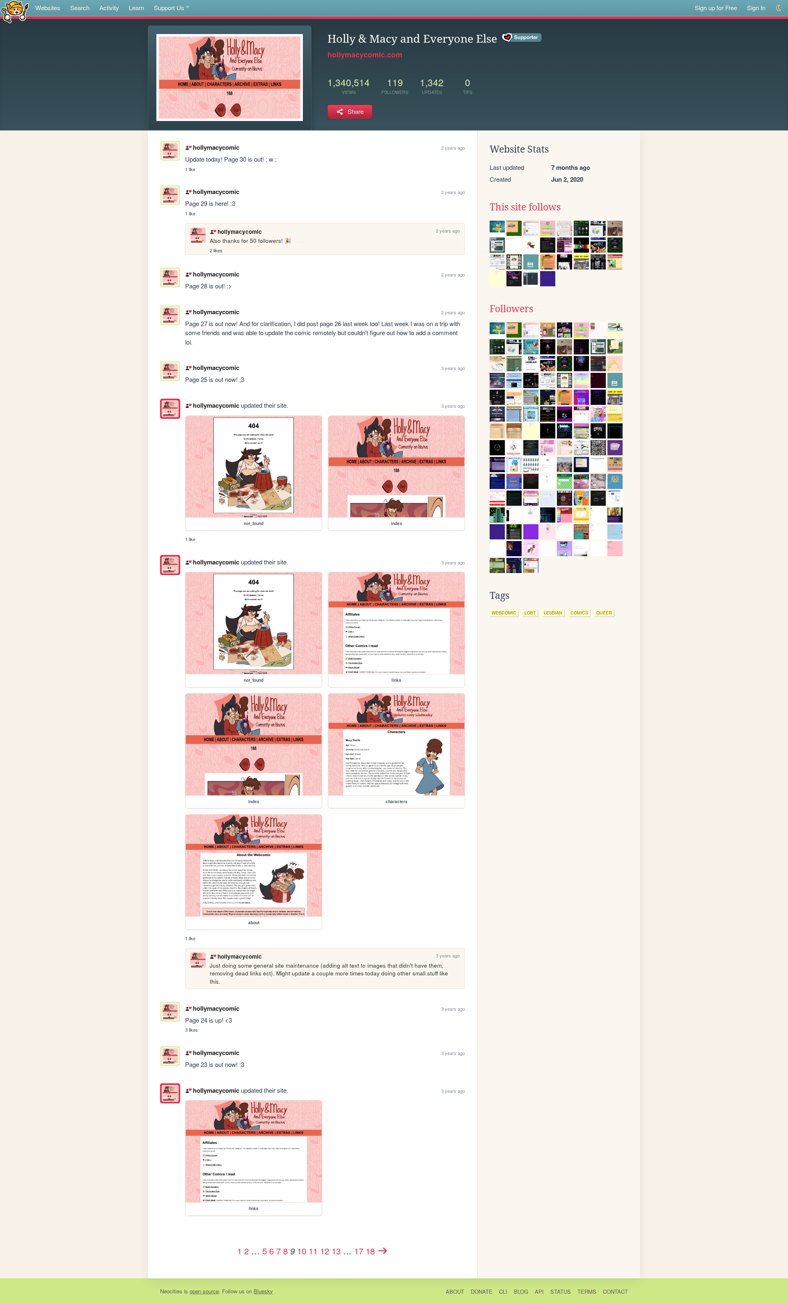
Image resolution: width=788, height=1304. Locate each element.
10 (301, 1251)
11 (313, 1251)
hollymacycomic (216, 147)
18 (370, 1251)
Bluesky (263, 1291)
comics (579, 613)
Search (79, 7)
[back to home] (15, 11)
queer (604, 613)
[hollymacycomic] (170, 408)
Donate (481, 1291)
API (539, 1291)
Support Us (169, 7)
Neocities (171, 1291)
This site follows (525, 207)
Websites (47, 7)
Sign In (756, 7)
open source (204, 1291)
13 (336, 1251)
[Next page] (382, 1251)
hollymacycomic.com (365, 54)
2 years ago (453, 147)
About (455, 1291)
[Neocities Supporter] (522, 38)
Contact (615, 1291)
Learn (136, 7)
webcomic (504, 613)
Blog (521, 1291)
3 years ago (453, 368)
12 (324, 1251)
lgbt (530, 613)
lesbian (553, 613)
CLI (503, 1291)
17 (358, 1251)
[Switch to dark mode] (779, 8)
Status (560, 1291)
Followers (511, 309)
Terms (586, 1291)
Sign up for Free (716, 7)
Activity (109, 7)
